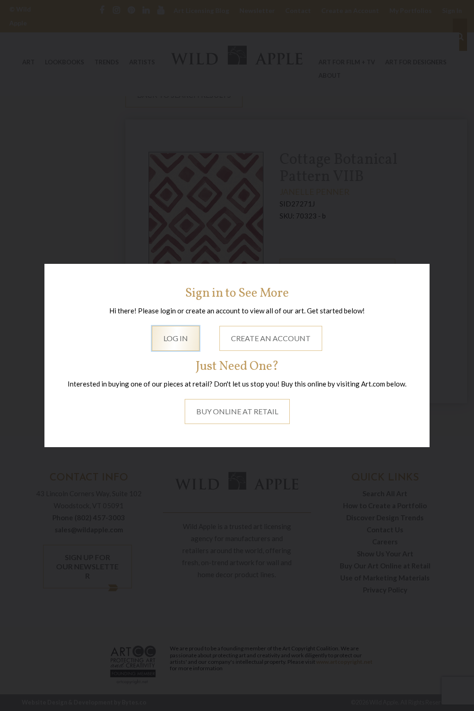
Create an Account (271, 338)
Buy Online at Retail (237, 411)
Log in (175, 338)
